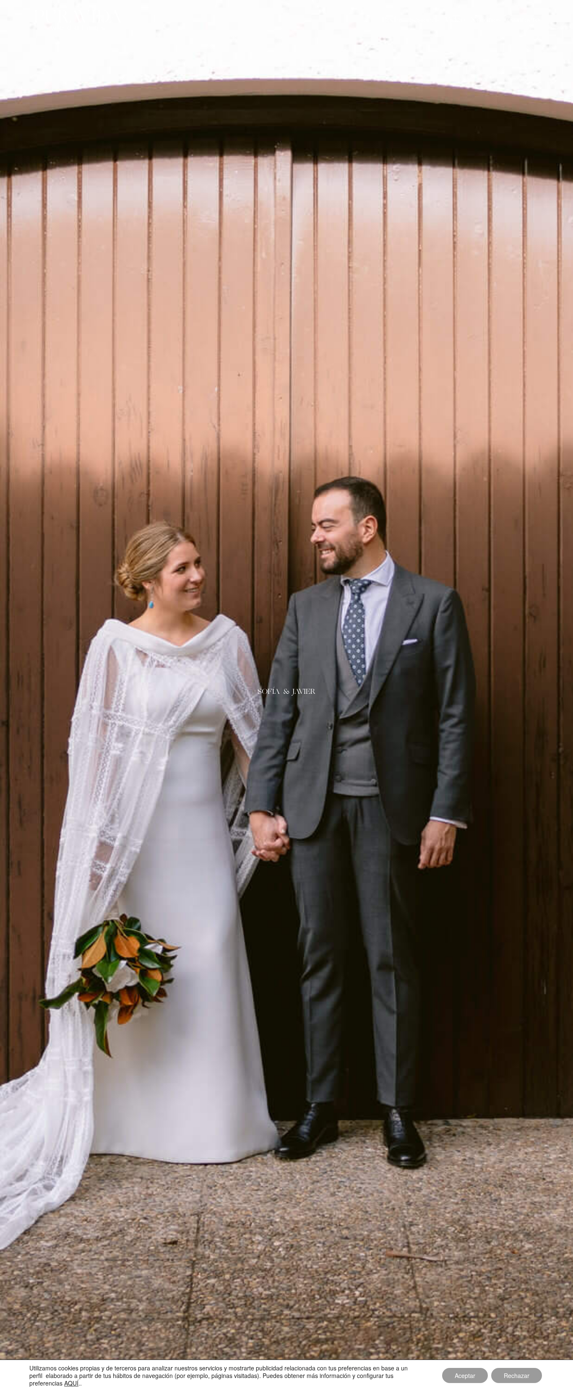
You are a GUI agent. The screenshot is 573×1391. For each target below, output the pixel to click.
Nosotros (486, 19)
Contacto (523, 19)
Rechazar (516, 1375)
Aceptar (465, 1375)
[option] (286, 695)
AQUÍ (71, 1383)
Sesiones (424, 19)
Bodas (393, 19)
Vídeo (455, 19)
